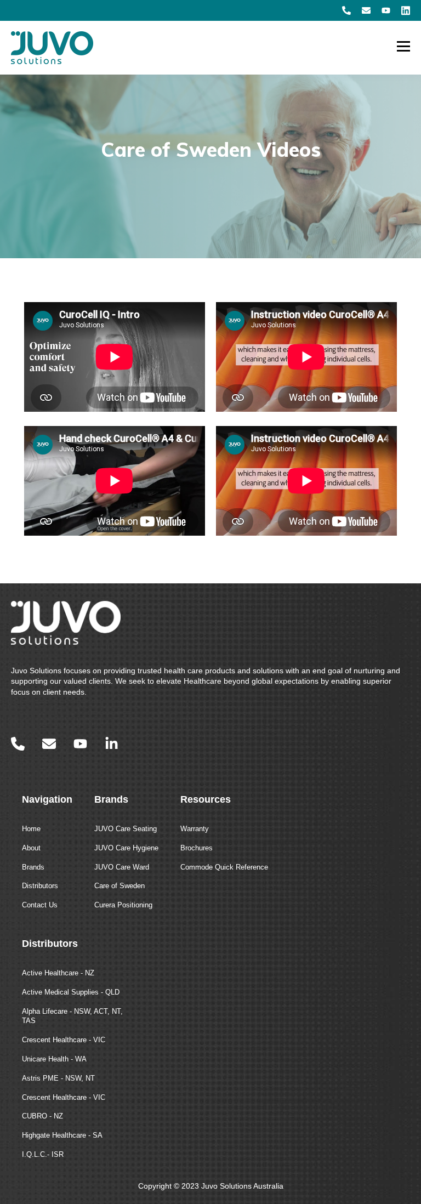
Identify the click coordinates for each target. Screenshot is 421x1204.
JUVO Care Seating (125, 829)
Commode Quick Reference (224, 867)
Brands (33, 867)
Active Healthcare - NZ (58, 973)
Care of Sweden (119, 886)
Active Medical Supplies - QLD (71, 992)
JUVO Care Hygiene (126, 848)
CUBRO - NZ (42, 1116)
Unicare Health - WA (54, 1059)
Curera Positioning (123, 905)
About (31, 848)
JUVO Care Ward (121, 867)
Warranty (194, 829)
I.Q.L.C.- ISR (43, 1154)
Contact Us (40, 905)
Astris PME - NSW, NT (58, 1078)
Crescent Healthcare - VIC (63, 1040)
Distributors (40, 886)
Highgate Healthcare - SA (62, 1135)
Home (31, 829)
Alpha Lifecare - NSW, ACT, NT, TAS (72, 1016)
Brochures (196, 848)
